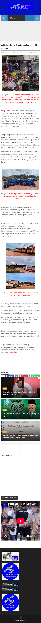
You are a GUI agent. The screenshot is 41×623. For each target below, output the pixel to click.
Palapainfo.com (7, 111)
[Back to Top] (21, 617)
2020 (23, 620)
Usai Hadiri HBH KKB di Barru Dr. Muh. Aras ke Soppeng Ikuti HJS (21, 414)
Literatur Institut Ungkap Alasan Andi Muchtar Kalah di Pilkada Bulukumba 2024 (19, 393)
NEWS (35, 52)
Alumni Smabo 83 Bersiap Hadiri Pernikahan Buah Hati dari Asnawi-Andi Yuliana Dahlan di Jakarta (20, 436)
